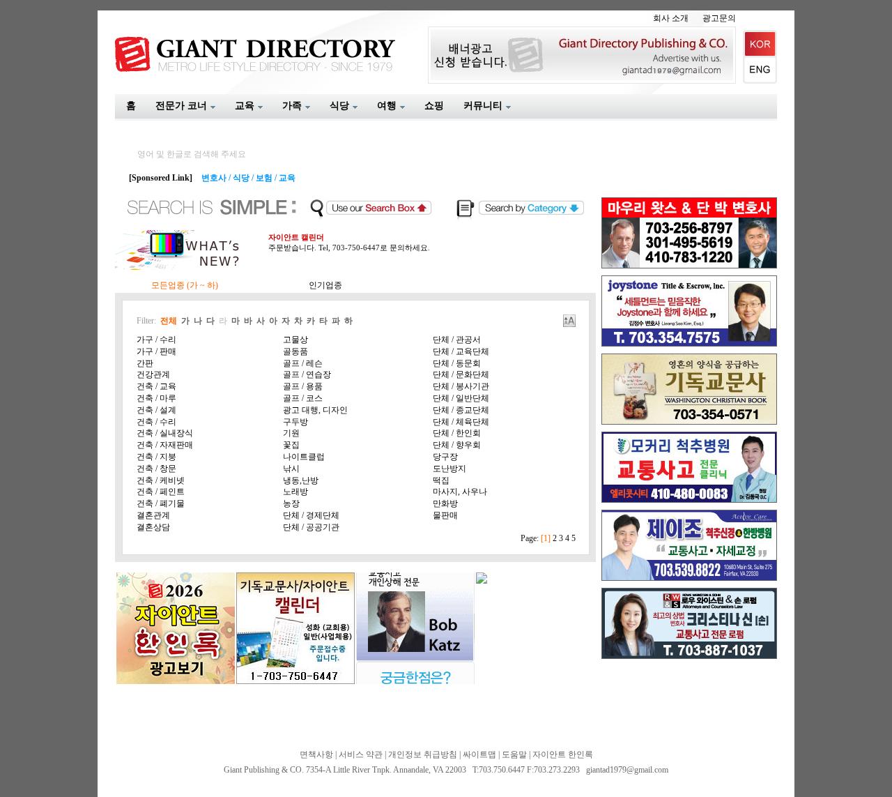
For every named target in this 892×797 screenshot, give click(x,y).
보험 (264, 178)
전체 (168, 321)
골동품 (295, 351)
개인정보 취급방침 (422, 754)
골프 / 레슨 (303, 363)
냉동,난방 (300, 480)
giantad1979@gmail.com (627, 770)
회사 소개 (671, 18)
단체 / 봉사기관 (461, 386)
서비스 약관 (361, 754)
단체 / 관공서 (457, 339)
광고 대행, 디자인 (315, 410)
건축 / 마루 (156, 398)
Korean (760, 43)
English (760, 70)
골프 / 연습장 (307, 374)
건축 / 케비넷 (161, 480)
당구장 (445, 457)
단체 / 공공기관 (311, 527)
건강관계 (153, 374)
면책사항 (316, 754)
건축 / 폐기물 (161, 503)
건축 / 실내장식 (165, 433)
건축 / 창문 (156, 468)
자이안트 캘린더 (296, 237)
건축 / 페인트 (161, 491)
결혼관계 (153, 515)
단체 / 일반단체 (461, 398)
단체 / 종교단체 (461, 410)
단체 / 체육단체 (461, 422)
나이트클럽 (304, 457)
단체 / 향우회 (457, 445)
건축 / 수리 (156, 422)
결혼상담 (153, 527)
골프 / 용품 (303, 386)
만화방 (445, 503)
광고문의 (719, 18)
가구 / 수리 (156, 339)
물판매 (445, 515)
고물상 (295, 339)
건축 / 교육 (156, 386)
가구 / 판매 (156, 351)
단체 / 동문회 (457, 363)
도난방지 (449, 468)
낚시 (291, 468)
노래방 (295, 491)
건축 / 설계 (156, 410)
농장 (291, 503)
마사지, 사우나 (460, 491)
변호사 (213, 178)
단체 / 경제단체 (311, 515)
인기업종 (325, 285)
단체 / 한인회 (457, 433)
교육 (287, 178)
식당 (241, 178)
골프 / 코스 (303, 398)
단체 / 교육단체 (461, 351)
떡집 (441, 480)
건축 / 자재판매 (165, 445)
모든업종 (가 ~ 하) (184, 285)
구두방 (295, 422)
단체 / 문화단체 (461, 374)
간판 (145, 363)
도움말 (514, 754)
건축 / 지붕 (156, 457)
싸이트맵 (479, 754)
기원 (291, 433)
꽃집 (291, 445)
